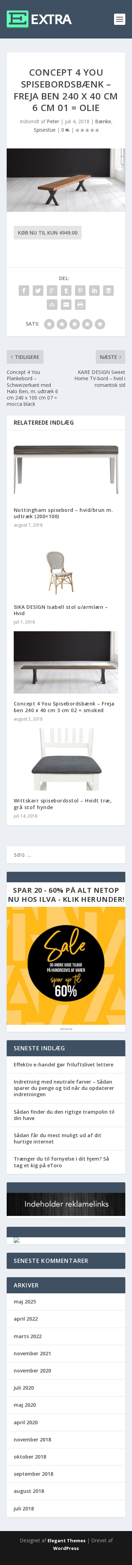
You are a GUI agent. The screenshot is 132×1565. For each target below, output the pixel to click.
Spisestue (45, 129)
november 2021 (32, 1353)
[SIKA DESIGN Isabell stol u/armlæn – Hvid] (66, 565)
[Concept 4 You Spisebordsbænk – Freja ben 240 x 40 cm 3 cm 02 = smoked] (66, 662)
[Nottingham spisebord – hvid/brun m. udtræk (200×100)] (66, 468)
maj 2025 (25, 1301)
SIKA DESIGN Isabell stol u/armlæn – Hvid (61, 610)
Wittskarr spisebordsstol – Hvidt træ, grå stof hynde (63, 803)
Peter (53, 121)
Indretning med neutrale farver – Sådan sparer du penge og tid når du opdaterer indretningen (64, 1088)
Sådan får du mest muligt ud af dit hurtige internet (57, 1138)
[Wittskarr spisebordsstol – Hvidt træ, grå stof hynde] (66, 759)
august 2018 (29, 1491)
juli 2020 (24, 1387)
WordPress (66, 1548)
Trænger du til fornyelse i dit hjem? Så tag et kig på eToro (61, 1161)
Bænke (103, 121)
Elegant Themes (67, 1540)
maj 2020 (25, 1404)
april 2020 (26, 1422)
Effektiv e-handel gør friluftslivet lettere (63, 1064)
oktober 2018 (30, 1456)
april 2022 (26, 1318)
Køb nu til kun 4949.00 (47, 232)
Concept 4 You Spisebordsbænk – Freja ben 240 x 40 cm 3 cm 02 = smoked (64, 706)
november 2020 (32, 1370)
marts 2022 (28, 1336)
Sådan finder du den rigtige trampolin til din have (64, 1114)
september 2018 (33, 1473)
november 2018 (32, 1439)
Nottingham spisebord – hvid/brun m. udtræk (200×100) (63, 513)
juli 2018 (24, 1508)
